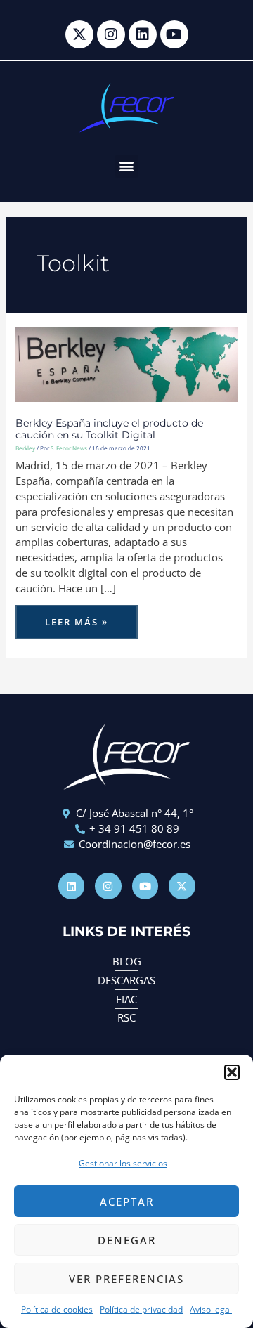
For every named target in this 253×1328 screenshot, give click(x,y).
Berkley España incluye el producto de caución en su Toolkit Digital (109, 429)
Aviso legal (211, 1309)
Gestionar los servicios (123, 1163)
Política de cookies (57, 1309)
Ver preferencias (126, 1279)
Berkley (25, 448)
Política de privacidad (141, 1309)
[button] (232, 1072)
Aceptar (127, 1201)
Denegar (127, 1240)
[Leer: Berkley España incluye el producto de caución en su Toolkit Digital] (126, 363)
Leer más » (76, 616)
